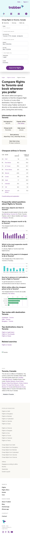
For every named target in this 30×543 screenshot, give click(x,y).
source (3, 368)
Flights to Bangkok (7, 430)
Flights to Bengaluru (7, 413)
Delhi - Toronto (6, 319)
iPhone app (5, 509)
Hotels (4, 492)
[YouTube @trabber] (11, 533)
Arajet (6, 180)
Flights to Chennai (7, 428)
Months (4, 466)
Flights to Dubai (6, 423)
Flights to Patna (6, 440)
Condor (7, 176)
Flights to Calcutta (7, 421)
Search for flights (15, 68)
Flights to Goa (6, 433)
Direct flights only (8, 52)
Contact (4, 516)
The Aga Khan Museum (12, 385)
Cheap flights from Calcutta (9, 455)
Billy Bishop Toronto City (11, 214)
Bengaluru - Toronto (7, 321)
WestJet (7, 173)
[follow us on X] (8, 533)
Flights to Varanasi (7, 438)
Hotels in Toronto (8, 394)
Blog (3, 504)
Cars (3, 495)
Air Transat (7, 166)
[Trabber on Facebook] (6, 533)
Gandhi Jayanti (6, 471)
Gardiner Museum (10, 381)
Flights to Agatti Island (8, 332)
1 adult (4, 57)
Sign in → (25, 2)
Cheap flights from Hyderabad (10, 452)
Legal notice (4, 528)
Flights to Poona (6, 435)
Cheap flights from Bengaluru (10, 447)
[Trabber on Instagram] (3, 533)
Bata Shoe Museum (12, 383)
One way (14, 23)
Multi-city (22, 23)
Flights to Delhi (6, 411)
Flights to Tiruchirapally (8, 334)
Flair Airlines (21, 123)
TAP (6, 187)
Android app (5, 507)
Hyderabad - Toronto (8, 317)
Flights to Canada (7, 345)
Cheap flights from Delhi (8, 445)
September (5, 469)
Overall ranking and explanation (10, 196)
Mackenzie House (20, 387)
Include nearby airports (9, 31)
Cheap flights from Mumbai (9, 450)
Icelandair (7, 183)
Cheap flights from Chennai (9, 457)
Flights (4, 487)
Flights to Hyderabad (7, 418)
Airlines (4, 461)
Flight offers (5, 490)
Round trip (6, 23)
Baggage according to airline (10, 464)
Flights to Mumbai (7, 416)
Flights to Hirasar (6, 336)
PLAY (6, 159)
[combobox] (15, 27)
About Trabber (6, 502)
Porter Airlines (8, 169)
